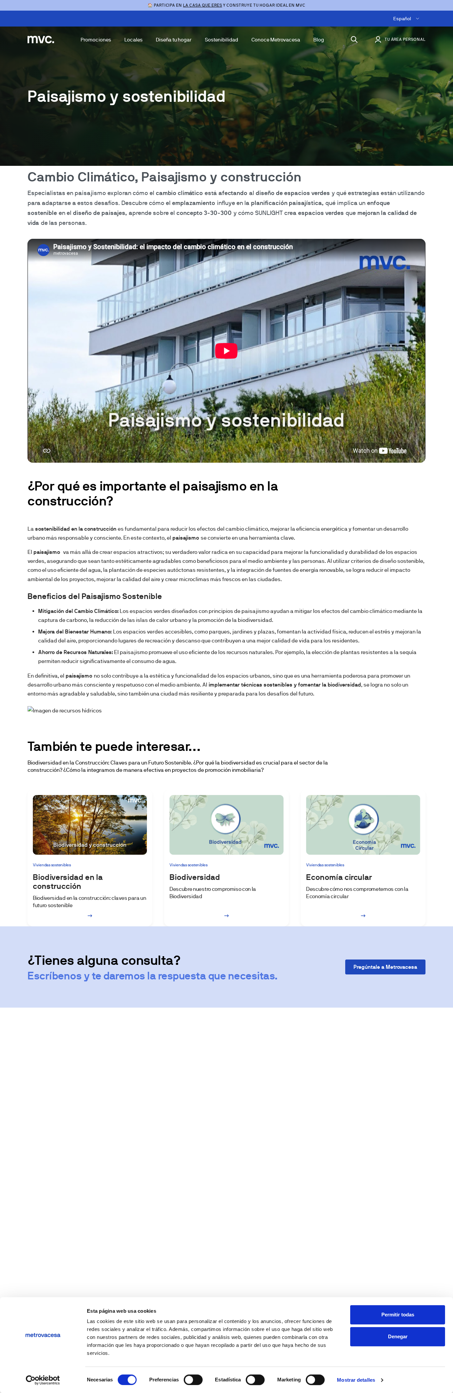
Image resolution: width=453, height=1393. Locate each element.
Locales (133, 39)
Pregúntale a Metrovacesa (385, 967)
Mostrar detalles (356, 1380)
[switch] (193, 1379)
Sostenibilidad (221, 39)
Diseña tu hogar (174, 39)
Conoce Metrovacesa (275, 39)
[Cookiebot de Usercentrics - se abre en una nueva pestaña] (43, 1380)
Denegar (398, 1336)
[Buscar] (354, 39)
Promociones (96, 39)
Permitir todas (397, 1314)
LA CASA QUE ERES (202, 5)
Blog (318, 39)
